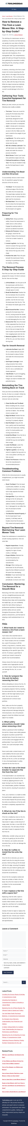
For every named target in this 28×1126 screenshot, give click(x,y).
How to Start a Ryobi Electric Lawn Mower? (14, 1091)
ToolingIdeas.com (7, 1100)
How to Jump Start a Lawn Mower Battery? (14, 1079)
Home (3, 16)
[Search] (24, 982)
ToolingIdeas (15, 1121)
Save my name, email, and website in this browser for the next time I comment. (14, 965)
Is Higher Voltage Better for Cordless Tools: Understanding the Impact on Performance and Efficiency (12, 1029)
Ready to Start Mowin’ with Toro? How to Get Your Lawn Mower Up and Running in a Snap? (13, 1085)
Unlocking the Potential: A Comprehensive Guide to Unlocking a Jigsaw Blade (13, 1002)
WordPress (14, 1123)
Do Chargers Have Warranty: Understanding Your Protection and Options (12, 1021)
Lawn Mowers (9, 16)
